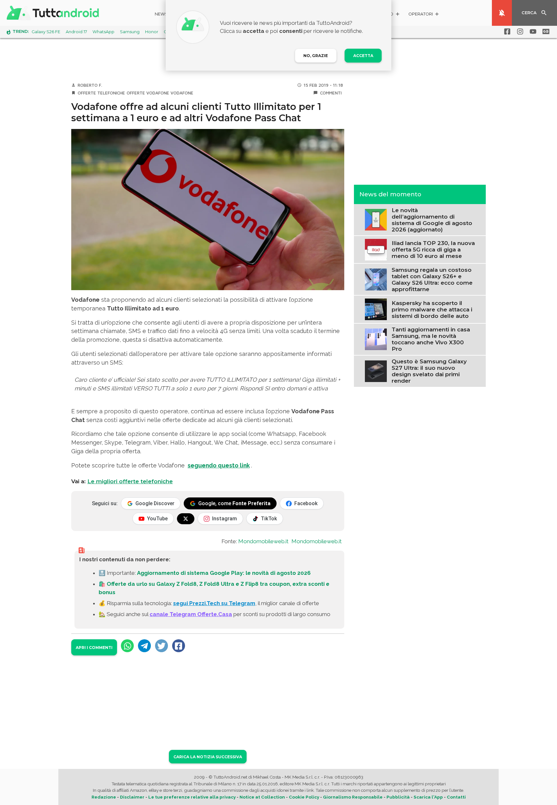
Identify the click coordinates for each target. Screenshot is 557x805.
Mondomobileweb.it (263, 541)
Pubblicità (398, 797)
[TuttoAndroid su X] (185, 518)
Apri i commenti (94, 647)
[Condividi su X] (161, 645)
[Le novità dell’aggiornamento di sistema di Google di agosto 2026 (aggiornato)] (375, 219)
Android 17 (76, 31)
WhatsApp (103, 31)
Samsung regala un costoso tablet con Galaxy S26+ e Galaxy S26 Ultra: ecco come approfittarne (432, 279)
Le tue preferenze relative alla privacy (192, 797)
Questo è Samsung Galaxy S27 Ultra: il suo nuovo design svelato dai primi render (429, 371)
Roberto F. (90, 85)
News (161, 14)
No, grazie (315, 55)
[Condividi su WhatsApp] (127, 645)
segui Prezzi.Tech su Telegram (214, 603)
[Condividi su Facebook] (178, 645)
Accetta (363, 55)
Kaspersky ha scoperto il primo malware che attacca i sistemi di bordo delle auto (432, 309)
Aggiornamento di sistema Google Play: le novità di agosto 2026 (224, 573)
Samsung (130, 31)
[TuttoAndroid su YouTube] (531, 31)
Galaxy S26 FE (46, 31)
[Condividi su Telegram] (144, 645)
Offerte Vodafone (148, 92)
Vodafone (182, 92)
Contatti (456, 797)
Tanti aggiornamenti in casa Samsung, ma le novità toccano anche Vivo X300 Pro (431, 339)
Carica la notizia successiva (207, 756)
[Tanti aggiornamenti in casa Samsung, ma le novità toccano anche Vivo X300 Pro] (375, 338)
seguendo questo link (219, 465)
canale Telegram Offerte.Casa (191, 614)
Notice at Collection (262, 797)
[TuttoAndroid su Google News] (544, 31)
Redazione (104, 797)
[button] (424, 15)
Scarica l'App (428, 797)
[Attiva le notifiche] (502, 13)
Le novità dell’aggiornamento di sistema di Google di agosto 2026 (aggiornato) (432, 219)
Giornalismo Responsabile (353, 797)
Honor (151, 31)
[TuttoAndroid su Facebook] (506, 31)
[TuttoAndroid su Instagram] (519, 31)
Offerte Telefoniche (101, 92)
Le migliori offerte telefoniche (130, 481)
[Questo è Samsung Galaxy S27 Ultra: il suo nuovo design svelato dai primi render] (375, 370)
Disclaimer (132, 797)
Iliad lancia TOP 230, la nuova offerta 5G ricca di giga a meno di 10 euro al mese (433, 249)
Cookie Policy (304, 797)
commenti (331, 92)
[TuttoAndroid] (54, 13)
